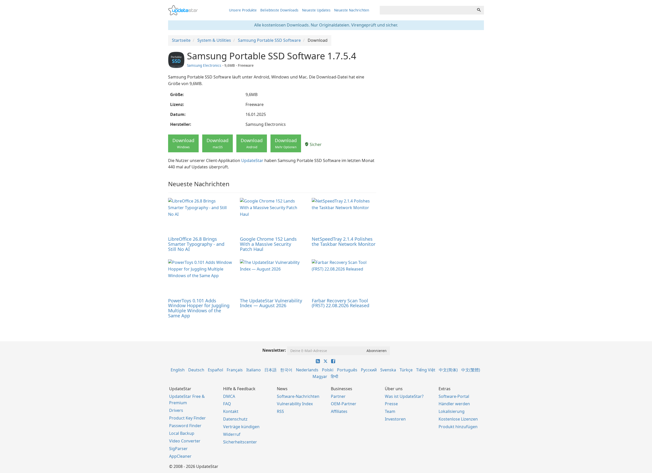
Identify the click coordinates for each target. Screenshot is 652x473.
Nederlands (307, 370)
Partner (338, 396)
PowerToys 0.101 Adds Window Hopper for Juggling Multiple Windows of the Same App (198, 308)
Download (183, 143)
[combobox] (427, 10)
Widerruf (231, 434)
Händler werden (454, 404)
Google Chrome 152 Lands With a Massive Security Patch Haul (268, 244)
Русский (369, 370)
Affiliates (339, 411)
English (178, 370)
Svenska (388, 370)
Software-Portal (454, 396)
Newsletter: (274, 350)
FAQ (227, 404)
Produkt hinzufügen (458, 426)
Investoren (395, 419)
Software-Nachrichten (298, 396)
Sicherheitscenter (240, 442)
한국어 (286, 370)
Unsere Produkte (243, 10)
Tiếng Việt (425, 370)
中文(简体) (448, 370)
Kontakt (230, 411)
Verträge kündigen (241, 426)
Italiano (253, 370)
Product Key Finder (187, 418)
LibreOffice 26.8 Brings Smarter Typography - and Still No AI (196, 244)
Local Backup (181, 433)
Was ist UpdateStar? (404, 396)
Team (390, 411)
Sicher (315, 144)
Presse (391, 404)
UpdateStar (252, 160)
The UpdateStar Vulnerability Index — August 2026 (271, 303)
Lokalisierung (452, 411)
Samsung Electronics (204, 65)
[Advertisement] (434, 86)
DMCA (229, 396)
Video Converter (184, 441)
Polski (327, 370)
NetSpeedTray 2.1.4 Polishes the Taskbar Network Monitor (343, 241)
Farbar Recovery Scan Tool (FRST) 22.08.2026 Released (340, 303)
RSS (280, 411)
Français (235, 370)
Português (347, 370)
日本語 (270, 370)
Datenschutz (235, 419)
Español (215, 370)
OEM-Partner (343, 404)
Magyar (320, 376)
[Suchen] (479, 10)
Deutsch (196, 370)
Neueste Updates (316, 10)
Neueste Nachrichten (351, 10)
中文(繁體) (470, 370)
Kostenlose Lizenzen (458, 419)
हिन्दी (334, 376)
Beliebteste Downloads (279, 10)
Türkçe (406, 370)
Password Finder (185, 425)
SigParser (178, 448)
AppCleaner (180, 456)
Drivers (176, 410)
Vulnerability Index (295, 404)
